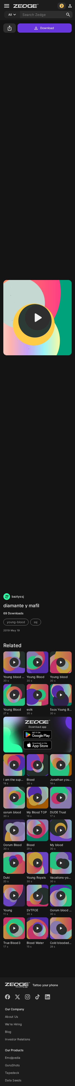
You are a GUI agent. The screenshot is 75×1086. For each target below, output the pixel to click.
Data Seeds (13, 1080)
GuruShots (12, 1065)
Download (47, 28)
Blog (8, 1031)
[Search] (68, 15)
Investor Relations (17, 1039)
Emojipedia (12, 1057)
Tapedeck (12, 1072)
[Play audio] (37, 317)
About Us (11, 1016)
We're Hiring (13, 1024)
